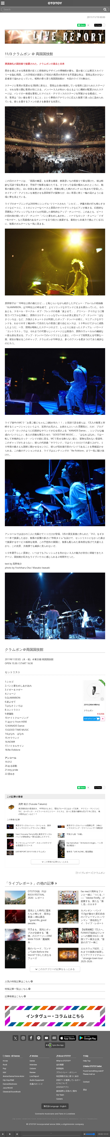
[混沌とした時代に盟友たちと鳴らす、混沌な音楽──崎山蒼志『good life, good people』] (15, 916)
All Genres (15, 1056)
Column (33, 1068)
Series (32, 1061)
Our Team (60, 1095)
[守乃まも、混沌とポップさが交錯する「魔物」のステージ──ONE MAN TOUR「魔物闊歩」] (15, 935)
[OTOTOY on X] (15, 1038)
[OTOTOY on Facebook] (31, 1038)
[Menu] (3, 3)
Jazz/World (8, 1088)
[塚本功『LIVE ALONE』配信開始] (61, 852)
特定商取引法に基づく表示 (67, 1076)
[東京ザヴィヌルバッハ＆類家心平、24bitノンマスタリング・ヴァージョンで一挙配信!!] (61, 826)
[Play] (102, 699)
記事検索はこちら (14, 996)
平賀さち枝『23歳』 (75, 834)
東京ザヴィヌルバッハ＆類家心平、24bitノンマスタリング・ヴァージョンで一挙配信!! (85, 826)
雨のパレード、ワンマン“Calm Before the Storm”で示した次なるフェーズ (39, 953)
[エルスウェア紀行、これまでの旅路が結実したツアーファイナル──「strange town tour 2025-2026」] (68, 954)
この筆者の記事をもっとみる (56, 861)
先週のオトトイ (36, 1084)
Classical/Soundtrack (12, 1092)
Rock (5, 1065)
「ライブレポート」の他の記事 (30, 883)
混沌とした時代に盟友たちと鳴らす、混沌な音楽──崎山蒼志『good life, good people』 (39, 917)
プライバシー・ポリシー (66, 1072)
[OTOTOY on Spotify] (39, 1038)
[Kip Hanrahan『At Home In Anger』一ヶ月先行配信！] (61, 844)
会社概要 (60, 1065)
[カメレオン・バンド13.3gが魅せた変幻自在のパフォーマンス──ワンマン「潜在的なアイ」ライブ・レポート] (68, 916)
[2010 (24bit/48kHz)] (94, 691)
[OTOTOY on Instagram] (23, 1038)
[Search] (106, 9)
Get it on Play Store (87, 1038)
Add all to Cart (90, 718)
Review (33, 1072)
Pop (4, 1068)
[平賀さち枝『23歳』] (61, 835)
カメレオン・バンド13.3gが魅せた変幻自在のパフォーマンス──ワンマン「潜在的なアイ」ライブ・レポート (93, 917)
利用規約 (60, 1068)
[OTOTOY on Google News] (54, 1038)
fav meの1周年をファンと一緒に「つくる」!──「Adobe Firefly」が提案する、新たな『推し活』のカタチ (93, 898)
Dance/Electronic (10, 1084)
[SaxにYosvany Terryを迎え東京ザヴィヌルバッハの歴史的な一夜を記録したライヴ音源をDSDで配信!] (10, 835)
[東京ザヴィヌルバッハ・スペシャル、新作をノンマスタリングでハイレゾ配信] (10, 826)
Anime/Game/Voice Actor (13, 1076)
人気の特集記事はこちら (18, 981)
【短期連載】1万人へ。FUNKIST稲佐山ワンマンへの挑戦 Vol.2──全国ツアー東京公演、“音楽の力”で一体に (93, 936)
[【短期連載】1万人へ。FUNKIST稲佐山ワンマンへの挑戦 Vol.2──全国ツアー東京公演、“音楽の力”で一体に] (68, 935)
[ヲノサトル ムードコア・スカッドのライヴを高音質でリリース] (10, 844)
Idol (4, 1072)
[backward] (3, 1134)
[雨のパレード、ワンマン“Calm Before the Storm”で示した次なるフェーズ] (15, 954)
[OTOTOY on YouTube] (46, 1038)
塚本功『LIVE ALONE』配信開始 (80, 851)
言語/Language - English (55, 1106)
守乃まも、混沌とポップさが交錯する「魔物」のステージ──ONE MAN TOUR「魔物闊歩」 (40, 936)
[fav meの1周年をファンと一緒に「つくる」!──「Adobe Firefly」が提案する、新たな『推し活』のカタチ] (68, 897)
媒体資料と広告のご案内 (66, 1091)
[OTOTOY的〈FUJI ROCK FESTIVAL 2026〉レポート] (15, 897)
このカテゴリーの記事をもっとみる (56, 969)
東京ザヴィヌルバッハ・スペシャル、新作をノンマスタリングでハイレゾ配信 (33, 826)
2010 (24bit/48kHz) (92, 704)
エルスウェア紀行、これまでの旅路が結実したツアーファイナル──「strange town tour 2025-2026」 (93, 955)
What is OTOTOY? (63, 1061)
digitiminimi (68, 1124)
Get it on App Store (67, 1038)
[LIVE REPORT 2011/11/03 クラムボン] (10, 852)
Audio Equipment (37, 1080)
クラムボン (88, 710)
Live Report (34, 1076)
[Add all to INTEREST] (103, 719)
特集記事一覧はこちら (16, 989)
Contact (86, 1082)
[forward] (17, 1134)
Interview (33, 1065)
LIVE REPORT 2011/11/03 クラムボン (31, 851)
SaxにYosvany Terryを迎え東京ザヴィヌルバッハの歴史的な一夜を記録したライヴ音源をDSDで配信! (34, 837)
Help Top (87, 1061)
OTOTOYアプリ (62, 1087)
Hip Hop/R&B (8, 1080)
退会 (85, 1090)
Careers (59, 1099)
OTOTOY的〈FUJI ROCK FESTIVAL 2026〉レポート (37, 894)
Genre (7, 1056)
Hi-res (5, 1061)
